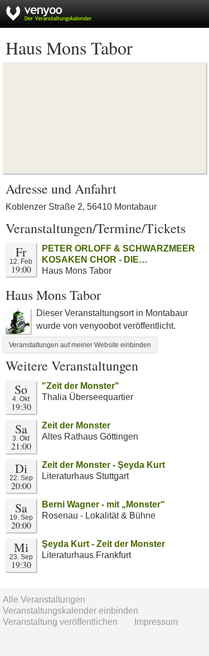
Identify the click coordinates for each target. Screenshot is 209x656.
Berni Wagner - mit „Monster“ (103, 504)
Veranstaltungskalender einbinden (70, 610)
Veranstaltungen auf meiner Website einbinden (80, 345)
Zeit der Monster (76, 425)
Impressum (156, 622)
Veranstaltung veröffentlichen (60, 622)
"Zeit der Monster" (80, 386)
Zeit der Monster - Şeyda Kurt (103, 465)
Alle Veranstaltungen (44, 599)
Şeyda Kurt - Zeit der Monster (103, 544)
